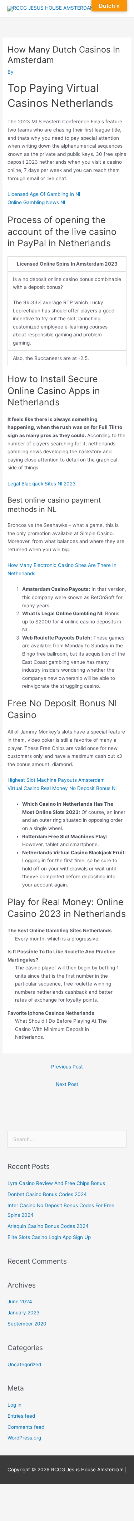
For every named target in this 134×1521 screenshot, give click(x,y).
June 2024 (20, 1301)
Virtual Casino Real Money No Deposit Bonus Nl (62, 788)
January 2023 (24, 1312)
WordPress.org (24, 1438)
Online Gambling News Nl (36, 202)
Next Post (67, 1084)
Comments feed (26, 1427)
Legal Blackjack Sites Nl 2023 (42, 484)
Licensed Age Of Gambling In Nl (44, 194)
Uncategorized (24, 1364)
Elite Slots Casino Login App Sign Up (49, 1237)
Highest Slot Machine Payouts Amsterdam (56, 780)
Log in (14, 1405)
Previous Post (67, 1067)
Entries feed (21, 1416)
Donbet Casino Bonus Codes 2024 (47, 1194)
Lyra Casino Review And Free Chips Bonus (56, 1183)
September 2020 (27, 1324)
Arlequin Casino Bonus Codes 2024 (48, 1226)
